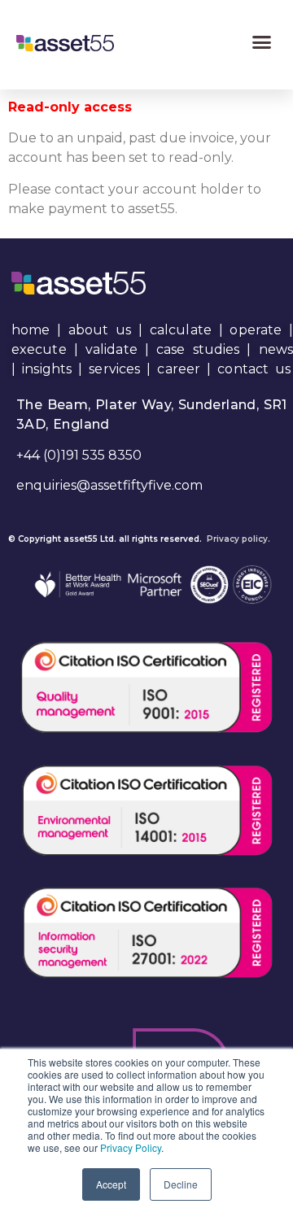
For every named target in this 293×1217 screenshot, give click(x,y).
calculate (181, 330)
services (114, 369)
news (276, 349)
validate (111, 349)
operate (256, 330)
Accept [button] (111, 1184)
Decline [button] (181, 1184)
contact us (254, 369)
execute (39, 349)
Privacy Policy (130, 1147)
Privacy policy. (238, 539)
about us (99, 330)
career (178, 369)
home (30, 330)
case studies (197, 349)
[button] (262, 42)
